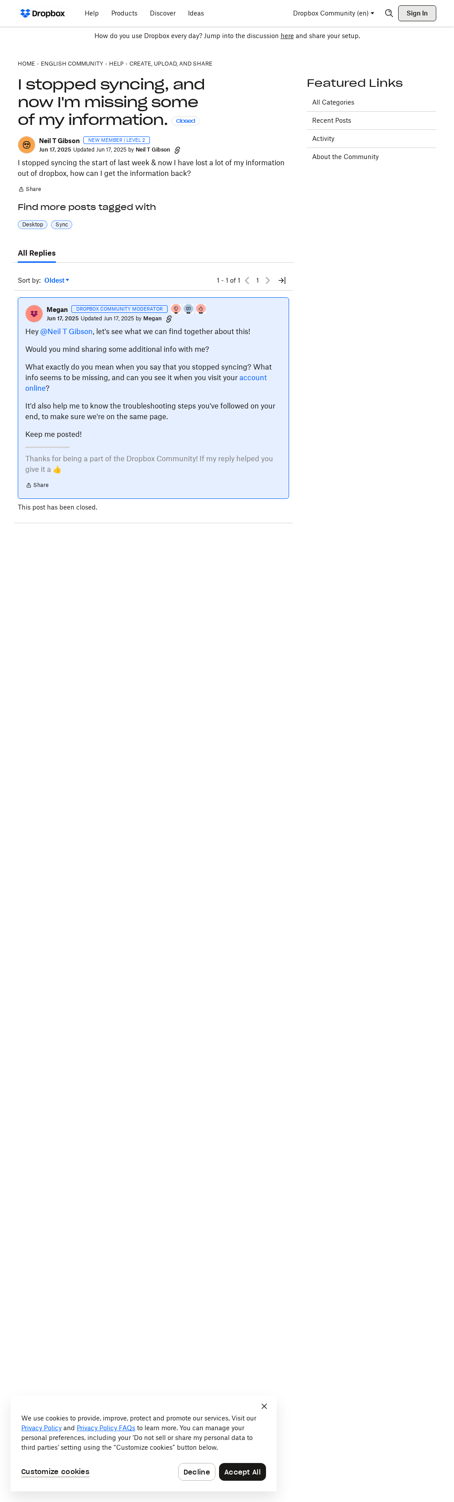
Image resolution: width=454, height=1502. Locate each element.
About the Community (345, 156)
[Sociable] (189, 309)
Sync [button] (61, 224)
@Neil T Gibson (66, 331)
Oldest (55, 280)
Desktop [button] (32, 224)
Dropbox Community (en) (331, 13)
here (287, 35)
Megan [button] (57, 309)
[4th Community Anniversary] (176, 309)
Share (29, 190)
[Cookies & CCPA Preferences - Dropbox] (144, 1443)
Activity (323, 138)
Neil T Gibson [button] (59, 140)
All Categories (333, 102)
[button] (26, 145)
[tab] (36, 253)
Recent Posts (331, 120)
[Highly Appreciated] (201, 309)
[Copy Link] (177, 150)
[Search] (389, 13)
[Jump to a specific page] (282, 280)
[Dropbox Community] (43, 13)
